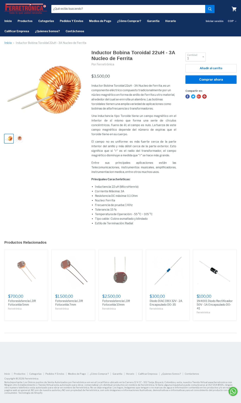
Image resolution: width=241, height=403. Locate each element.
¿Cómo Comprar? (129, 21)
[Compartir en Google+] (199, 96)
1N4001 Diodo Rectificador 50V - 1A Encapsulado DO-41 (215, 304)
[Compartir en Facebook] (187, 96)
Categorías (46, 21)
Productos (25, 21)
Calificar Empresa (16, 31)
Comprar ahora (211, 79)
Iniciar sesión (214, 21)
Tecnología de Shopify (30, 392)
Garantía (153, 21)
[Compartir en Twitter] (193, 96)
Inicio (8, 21)
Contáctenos (75, 31)
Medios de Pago (100, 21)
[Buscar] (210, 9)
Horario (170, 21)
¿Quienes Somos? (47, 31)
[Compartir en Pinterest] (204, 96)
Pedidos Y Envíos (71, 21)
